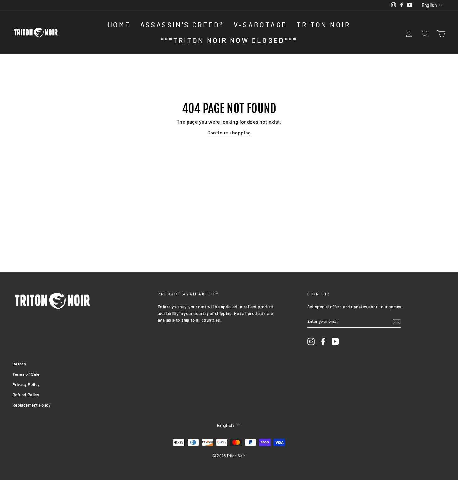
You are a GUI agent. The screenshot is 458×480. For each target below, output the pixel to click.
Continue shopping (229, 132)
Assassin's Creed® (182, 25)
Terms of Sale (25, 374)
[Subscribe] (397, 321)
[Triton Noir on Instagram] (311, 341)
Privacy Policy (26, 384)
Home (119, 25)
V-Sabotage (260, 25)
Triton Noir (324, 25)
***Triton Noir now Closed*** (229, 40)
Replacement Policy (31, 404)
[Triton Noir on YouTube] (335, 341)
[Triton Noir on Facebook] (323, 341)
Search (19, 363)
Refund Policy (25, 394)
